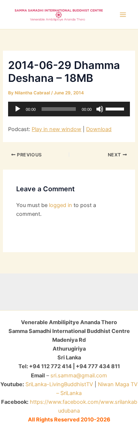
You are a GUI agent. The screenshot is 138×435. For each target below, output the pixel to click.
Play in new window (56, 129)
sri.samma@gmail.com (78, 375)
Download (99, 129)
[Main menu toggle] (123, 14)
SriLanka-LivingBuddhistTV (58, 384)
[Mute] (99, 109)
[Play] (17, 109)
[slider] (116, 108)
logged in (60, 205)
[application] (69, 109)
